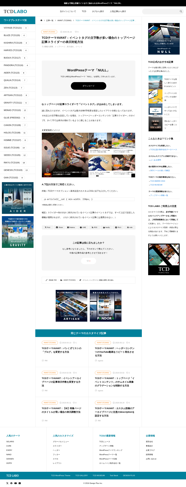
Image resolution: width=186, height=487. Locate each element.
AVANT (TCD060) (70, 280)
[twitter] (7, 483)
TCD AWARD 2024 (157, 181)
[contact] (20, 483)
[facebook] (11, 483)
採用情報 (149, 454)
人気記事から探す (118, 11)
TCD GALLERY (81, 475)
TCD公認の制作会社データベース (163, 149)
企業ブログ (150, 450)
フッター (56, 454)
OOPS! (9, 463)
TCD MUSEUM (156, 185)
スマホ (55, 459)
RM (55, 280)
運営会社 (149, 442)
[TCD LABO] (15, 11)
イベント (78, 47)
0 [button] (89, 261)
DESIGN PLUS (129, 475)
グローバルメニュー (61, 442)
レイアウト (57, 463)
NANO (8, 454)
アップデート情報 (106, 446)
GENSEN (10, 459)
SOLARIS (10, 442)
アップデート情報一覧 (159, 195)
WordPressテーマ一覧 (108, 454)
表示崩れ (70, 47)
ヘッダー (56, 450)
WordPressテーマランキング (110, 450)
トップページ (60, 47)
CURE (8, 446)
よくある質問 (155, 160)
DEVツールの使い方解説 (160, 170)
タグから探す (98, 11)
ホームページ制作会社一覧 (110, 463)
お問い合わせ (151, 459)
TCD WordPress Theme (60, 475)
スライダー (57, 446)
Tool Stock (114, 475)
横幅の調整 (48, 47)
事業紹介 (149, 446)
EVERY (9, 450)
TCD (84, 11)
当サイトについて (68, 11)
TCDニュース (104, 442)
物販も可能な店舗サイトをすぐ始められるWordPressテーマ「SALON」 (93, 3)
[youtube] (15, 483)
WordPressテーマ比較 (108, 459)
